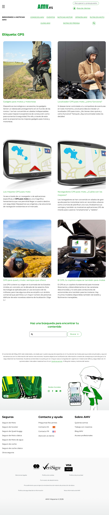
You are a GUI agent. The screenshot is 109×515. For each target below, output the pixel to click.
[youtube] (56, 391)
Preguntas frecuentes (47, 423)
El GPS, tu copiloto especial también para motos (81, 280)
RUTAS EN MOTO (97, 17)
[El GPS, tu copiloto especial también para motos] (82, 221)
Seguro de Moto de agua (12, 440)
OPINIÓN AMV (81, 17)
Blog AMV (79, 431)
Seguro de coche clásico (12, 448)
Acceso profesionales (84, 435)
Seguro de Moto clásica (12, 435)
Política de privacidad (76, 475)
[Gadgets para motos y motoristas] (27, 42)
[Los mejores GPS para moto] (27, 133)
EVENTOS (51, 17)
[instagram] (49, 391)
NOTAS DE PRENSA (71, 23)
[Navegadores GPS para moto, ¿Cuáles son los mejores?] (82, 133)
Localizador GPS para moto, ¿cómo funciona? (80, 102)
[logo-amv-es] (45, 5)
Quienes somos (81, 423)
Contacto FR (43, 431)
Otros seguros (8, 453)
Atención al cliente (46, 436)
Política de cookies (48, 475)
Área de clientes (83, 8)
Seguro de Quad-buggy (12, 431)
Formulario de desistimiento (49, 480)
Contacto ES (43, 427)
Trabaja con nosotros (83, 427)
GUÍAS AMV (45, 23)
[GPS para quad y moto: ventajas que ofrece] (27, 221)
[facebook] (52, 391)
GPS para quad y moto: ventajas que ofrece (24, 280)
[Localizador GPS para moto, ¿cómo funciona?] (82, 42)
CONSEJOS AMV (37, 17)
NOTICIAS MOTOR (65, 17)
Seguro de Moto (9, 423)
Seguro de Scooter (10, 427)
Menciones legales (21, 475)
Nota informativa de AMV (72, 490)
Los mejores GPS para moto (17, 192)
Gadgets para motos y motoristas (19, 102)
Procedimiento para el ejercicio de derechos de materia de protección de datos (49, 485)
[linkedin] (60, 391)
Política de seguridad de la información (30, 490)
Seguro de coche (9, 444)
